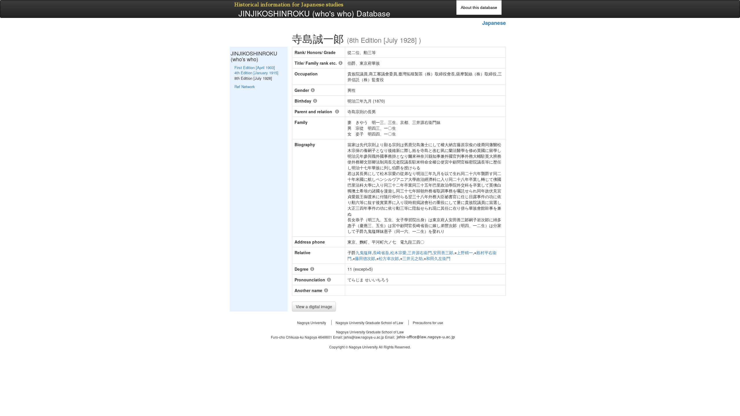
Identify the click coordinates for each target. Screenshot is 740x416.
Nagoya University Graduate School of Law (369, 322)
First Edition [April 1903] (254, 67)
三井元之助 (412, 258)
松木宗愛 (398, 252)
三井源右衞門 (420, 252)
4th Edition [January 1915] (256, 72)
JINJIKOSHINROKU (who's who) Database (314, 13)
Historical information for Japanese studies (288, 4)
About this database (479, 7)
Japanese (494, 23)
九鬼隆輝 (364, 252)
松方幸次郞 (389, 258)
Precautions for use (428, 322)
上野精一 (465, 252)
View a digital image (314, 306)
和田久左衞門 (438, 258)
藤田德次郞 (365, 258)
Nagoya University (311, 322)
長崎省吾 (381, 252)
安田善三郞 (443, 252)
